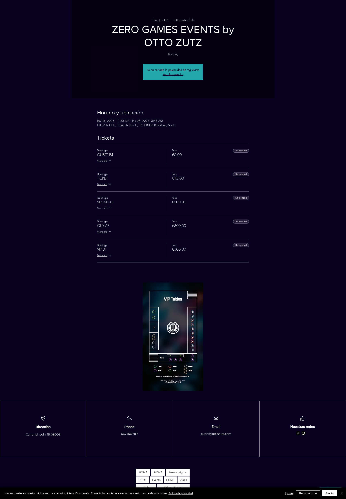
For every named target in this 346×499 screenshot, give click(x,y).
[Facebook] (298, 433)
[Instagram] (303, 433)
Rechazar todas (308, 493)
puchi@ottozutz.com (216, 433)
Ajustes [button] (289, 493)
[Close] (342, 493)
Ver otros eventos (173, 74)
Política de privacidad (180, 493)
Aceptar (329, 493)
